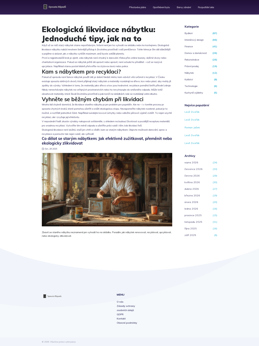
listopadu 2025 (193, 221)
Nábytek (189, 72)
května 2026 (192, 182)
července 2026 (193, 169)
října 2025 (191, 228)
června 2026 (192, 175)
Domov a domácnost (196, 52)
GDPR (120, 314)
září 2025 (190, 235)
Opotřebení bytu (161, 7)
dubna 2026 (192, 188)
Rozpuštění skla (206, 7)
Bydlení (188, 33)
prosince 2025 (193, 215)
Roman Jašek (192, 127)
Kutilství (189, 79)
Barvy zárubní (184, 7)
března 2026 (192, 195)
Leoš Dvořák (192, 111)
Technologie (191, 86)
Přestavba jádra (137, 7)
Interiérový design (194, 39)
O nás (120, 301)
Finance (189, 46)
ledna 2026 (191, 208)
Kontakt (121, 318)
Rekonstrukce (192, 59)
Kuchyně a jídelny (194, 92)
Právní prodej (192, 66)
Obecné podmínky (127, 322)
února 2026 (191, 202)
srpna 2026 (191, 162)
